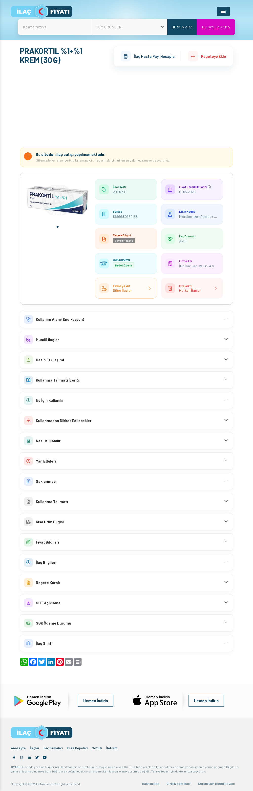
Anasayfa (18, 748)
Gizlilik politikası (178, 783)
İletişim (111, 748)
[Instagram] (22, 757)
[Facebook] (14, 757)
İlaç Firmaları (53, 748)
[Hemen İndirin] (37, 700)
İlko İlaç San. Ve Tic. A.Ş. (197, 266)
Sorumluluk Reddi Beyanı (216, 783)
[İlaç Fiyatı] (41, 11)
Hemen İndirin (95, 700)
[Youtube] (45, 757)
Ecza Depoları (77, 748)
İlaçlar (34, 748)
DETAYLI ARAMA (216, 26)
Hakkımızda (150, 783)
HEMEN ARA (182, 26)
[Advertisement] (126, 107)
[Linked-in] (29, 757)
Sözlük (97, 748)
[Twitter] (37, 757)
